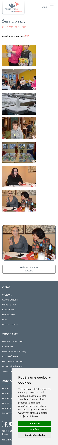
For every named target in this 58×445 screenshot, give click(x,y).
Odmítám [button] (34, 429)
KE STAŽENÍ (6, 408)
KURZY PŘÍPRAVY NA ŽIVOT (13, 362)
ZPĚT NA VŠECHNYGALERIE (29, 269)
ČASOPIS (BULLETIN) (10, 300)
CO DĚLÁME (7, 295)
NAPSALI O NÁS (8, 310)
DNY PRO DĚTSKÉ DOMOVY (12, 367)
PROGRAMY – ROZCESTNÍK (13, 342)
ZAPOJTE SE (7, 413)
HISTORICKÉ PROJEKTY (11, 325)
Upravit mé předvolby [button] (34, 435)
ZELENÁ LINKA (7, 371)
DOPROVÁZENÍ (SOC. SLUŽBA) (14, 352)
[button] (19, 55)
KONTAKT (6, 388)
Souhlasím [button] (35, 423)
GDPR (4, 320)
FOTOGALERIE (7, 347)
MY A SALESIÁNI (8, 315)
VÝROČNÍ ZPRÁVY (9, 305)
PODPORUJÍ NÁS (8, 403)
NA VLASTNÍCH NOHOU (11, 357)
